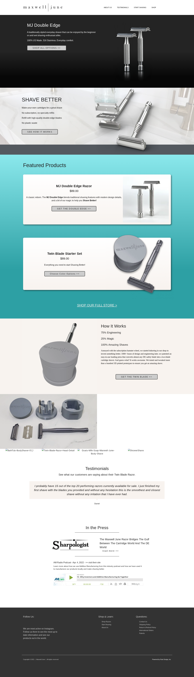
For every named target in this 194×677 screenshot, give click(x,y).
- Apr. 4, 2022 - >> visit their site (77, 562)
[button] (64, 273)
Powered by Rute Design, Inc (161, 659)
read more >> (110, 551)
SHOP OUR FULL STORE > (97, 305)
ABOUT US (108, 7)
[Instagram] (25, 622)
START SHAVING (140, 7)
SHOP (154, 7)
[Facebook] (32, 622)
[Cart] (168, 7)
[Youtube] (38, 622)
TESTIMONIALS (123, 7)
